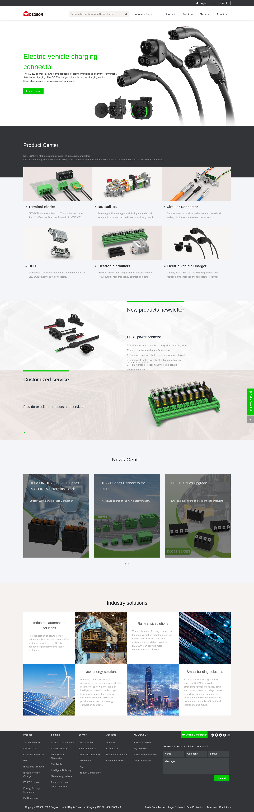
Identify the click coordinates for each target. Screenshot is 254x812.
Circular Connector (33, 754)
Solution (187, 14)
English (224, 3)
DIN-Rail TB (29, 748)
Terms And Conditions (219, 807)
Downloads (85, 760)
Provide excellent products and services (53, 407)
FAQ (81, 766)
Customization (86, 742)
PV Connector (31, 798)
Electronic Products (33, 766)
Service (204, 14)
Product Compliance (90, 772)
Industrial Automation (62, 742)
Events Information (116, 754)
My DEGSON (141, 734)
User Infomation (142, 760)
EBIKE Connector (32, 782)
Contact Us (112, 748)
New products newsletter (155, 310)
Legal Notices (175, 807)
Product (170, 14)
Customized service (46, 379)
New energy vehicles (62, 776)
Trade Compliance (155, 807)
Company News (115, 760)
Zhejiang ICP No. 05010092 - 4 (104, 807)
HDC (26, 760)
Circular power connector (146, 337)
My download (141, 748)
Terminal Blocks (31, 742)
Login (203, 3)
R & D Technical (87, 748)
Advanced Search (144, 14)
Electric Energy (59, 748)
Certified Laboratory (89, 754)
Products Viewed (143, 742)
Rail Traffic (57, 764)
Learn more (34, 91)
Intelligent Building (61, 770)
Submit (222, 778)
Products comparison (145, 754)
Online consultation (196, 734)
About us (222, 14)
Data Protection (194, 807)
